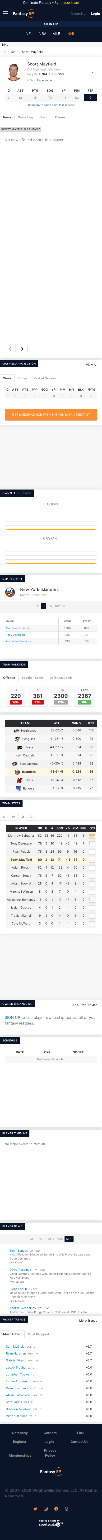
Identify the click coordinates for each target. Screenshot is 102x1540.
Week (7, 378)
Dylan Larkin (18, 1289)
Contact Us (79, 1442)
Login (95, 13)
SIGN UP (12, 1017)
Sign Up (51, 24)
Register (20, 1442)
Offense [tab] (9, 678)
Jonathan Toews (17, 1374)
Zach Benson (18, 1250)
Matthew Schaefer (17, 628)
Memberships (20, 1455)
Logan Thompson (18, 1381)
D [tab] (23, 817)
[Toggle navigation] (6, 13)
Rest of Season (45, 378)
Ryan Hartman (16, 1353)
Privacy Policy (50, 1452)
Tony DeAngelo (16, 634)
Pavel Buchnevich (18, 1388)
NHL (71, 33)
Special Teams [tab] (32, 678)
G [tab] (31, 817)
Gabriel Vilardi (16, 1360)
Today (22, 378)
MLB (56, 33)
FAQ (80, 1433)
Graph (43, 117)
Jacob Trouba (16, 1367)
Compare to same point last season (51, 105)
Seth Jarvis (14, 1402)
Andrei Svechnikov (22, 1308)
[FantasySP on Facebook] (56, 1509)
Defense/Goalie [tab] (61, 678)
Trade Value (44, 80)
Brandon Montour (18, 1409)
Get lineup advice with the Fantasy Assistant (51, 414)
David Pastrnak (20, 1269)
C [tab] (4, 817)
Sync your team (67, 2)
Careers (50, 1433)
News (7, 117)
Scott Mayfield (32, 52)
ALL (32, 1239)
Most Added (12, 1334)
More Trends (88, 1320)
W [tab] (13, 817)
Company (20, 1433)
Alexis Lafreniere (18, 1395)
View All (91, 364)
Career (60, 117)
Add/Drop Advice (84, 1005)
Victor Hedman (16, 1416)
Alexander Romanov (19, 641)
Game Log (25, 117)
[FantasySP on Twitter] (35, 1509)
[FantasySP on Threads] (67, 1509)
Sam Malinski (15, 1346)
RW (57, 606)
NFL (29, 33)
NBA (42, 33)
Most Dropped (38, 1334)
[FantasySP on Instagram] (46, 1509)
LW (50, 606)
